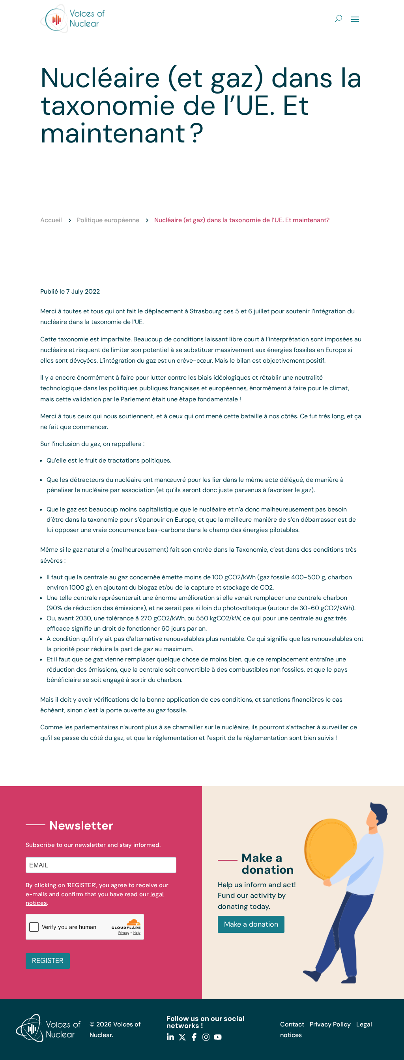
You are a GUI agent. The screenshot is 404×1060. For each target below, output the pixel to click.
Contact (292, 1024)
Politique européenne (108, 220)
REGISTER (48, 960)
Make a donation (251, 924)
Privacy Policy (330, 1024)
